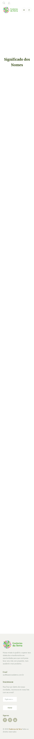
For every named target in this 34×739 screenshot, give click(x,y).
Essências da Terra (15, 729)
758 (14, 626)
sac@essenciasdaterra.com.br (13, 675)
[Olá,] (9, 3)
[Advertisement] (17, 39)
